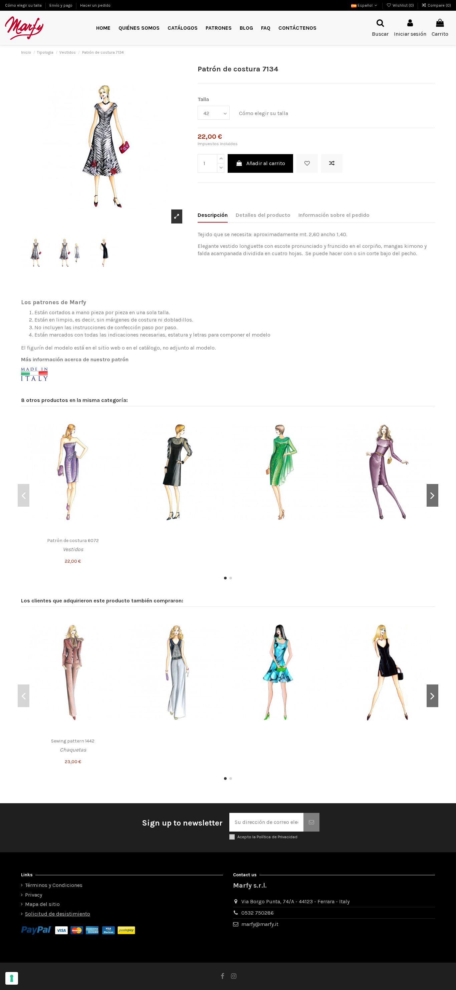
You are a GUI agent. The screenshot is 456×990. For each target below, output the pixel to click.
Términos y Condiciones (53, 885)
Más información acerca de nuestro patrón (75, 359)
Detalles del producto (263, 215)
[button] (219, 28)
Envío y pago (61, 5)
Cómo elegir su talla (24, 5)
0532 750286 (257, 913)
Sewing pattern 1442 (72, 741)
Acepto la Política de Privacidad (267, 836)
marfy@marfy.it (259, 924)
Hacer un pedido (95, 5)
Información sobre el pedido (334, 215)
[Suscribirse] (311, 822)
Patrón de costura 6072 (73, 540)
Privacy (33, 895)
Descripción (213, 215)
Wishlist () (403, 5)
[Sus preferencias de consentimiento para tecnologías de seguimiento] (11, 978)
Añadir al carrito (265, 163)
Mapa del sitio (42, 904)
